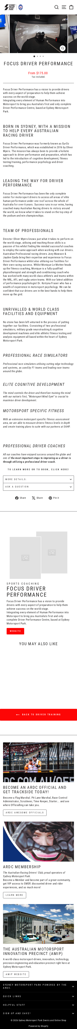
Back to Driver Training (41, 714)
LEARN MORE (14, 895)
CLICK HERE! (60, 469)
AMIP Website (16, 974)
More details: (16, 479)
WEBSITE (15, 631)
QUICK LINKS (12, 996)
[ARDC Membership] (38, 842)
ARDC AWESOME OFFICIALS (25, 812)
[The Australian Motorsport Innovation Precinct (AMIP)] (38, 924)
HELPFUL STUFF (14, 1005)
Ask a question (17, 486)
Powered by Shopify (38, 1026)
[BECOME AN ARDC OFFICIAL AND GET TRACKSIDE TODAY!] (38, 762)
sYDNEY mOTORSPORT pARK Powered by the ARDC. (35, 986)
